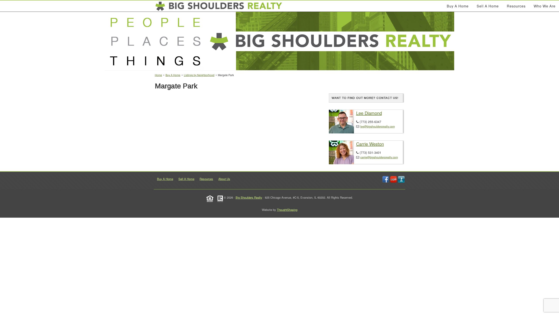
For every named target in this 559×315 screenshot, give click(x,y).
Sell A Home (186, 179)
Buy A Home (165, 179)
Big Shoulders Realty (249, 197)
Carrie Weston (370, 144)
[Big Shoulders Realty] (219, 6)
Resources (206, 179)
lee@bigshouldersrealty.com (377, 126)
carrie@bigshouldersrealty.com (379, 157)
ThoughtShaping (287, 210)
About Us (224, 179)
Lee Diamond (369, 113)
